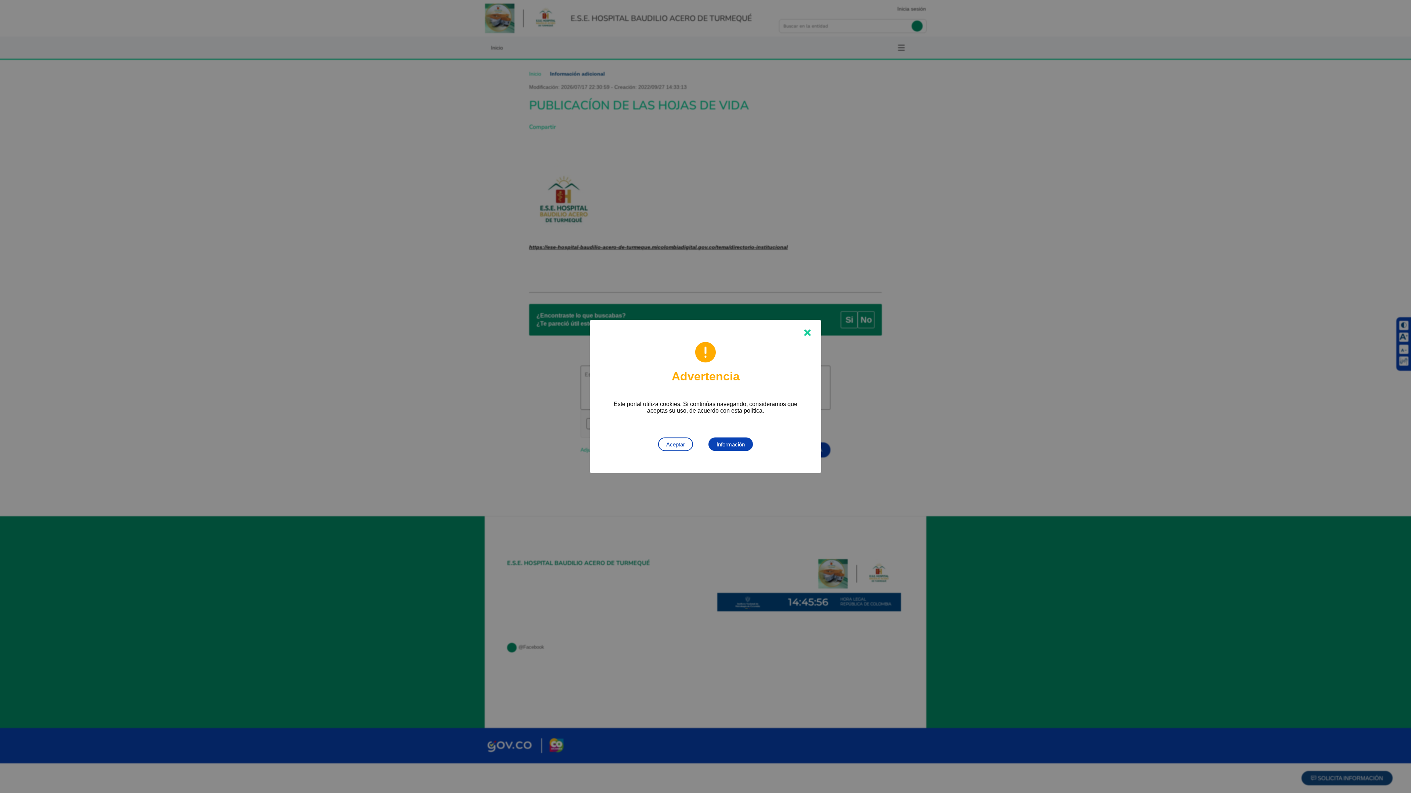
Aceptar (675, 444)
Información (731, 444)
